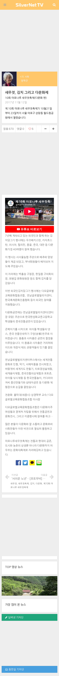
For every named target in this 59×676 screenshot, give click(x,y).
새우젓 (13, 484)
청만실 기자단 (16, 669)
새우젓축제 (23, 484)
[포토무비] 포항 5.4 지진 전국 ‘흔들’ (38, 477)
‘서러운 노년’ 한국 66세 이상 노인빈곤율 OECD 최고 (21, 477)
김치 (32, 484)
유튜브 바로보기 (31, 229)
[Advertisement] (29, 40)
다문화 (39, 484)
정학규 (24, 80)
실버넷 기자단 (15, 617)
